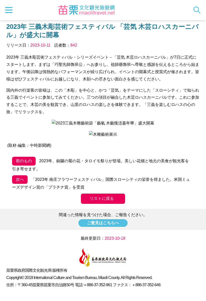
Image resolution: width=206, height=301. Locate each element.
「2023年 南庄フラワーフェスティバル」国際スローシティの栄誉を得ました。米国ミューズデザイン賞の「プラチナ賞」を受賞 (101, 183)
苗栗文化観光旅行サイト (86, 10)
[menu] (10, 10)
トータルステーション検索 (198, 10)
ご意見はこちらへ (103, 223)
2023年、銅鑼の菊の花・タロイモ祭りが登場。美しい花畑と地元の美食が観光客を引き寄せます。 (100, 165)
